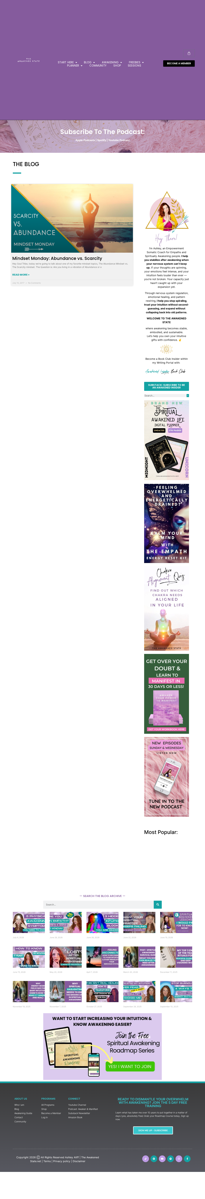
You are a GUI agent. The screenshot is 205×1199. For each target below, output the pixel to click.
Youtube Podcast (119, 140)
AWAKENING (110, 62)
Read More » (20, 275)
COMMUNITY (98, 65)
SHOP (117, 65)
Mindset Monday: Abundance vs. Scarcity (57, 258)
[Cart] (189, 53)
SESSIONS (134, 65)
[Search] (188, 395)
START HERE (66, 62)
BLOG (88, 62)
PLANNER (73, 65)
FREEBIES (134, 62)
